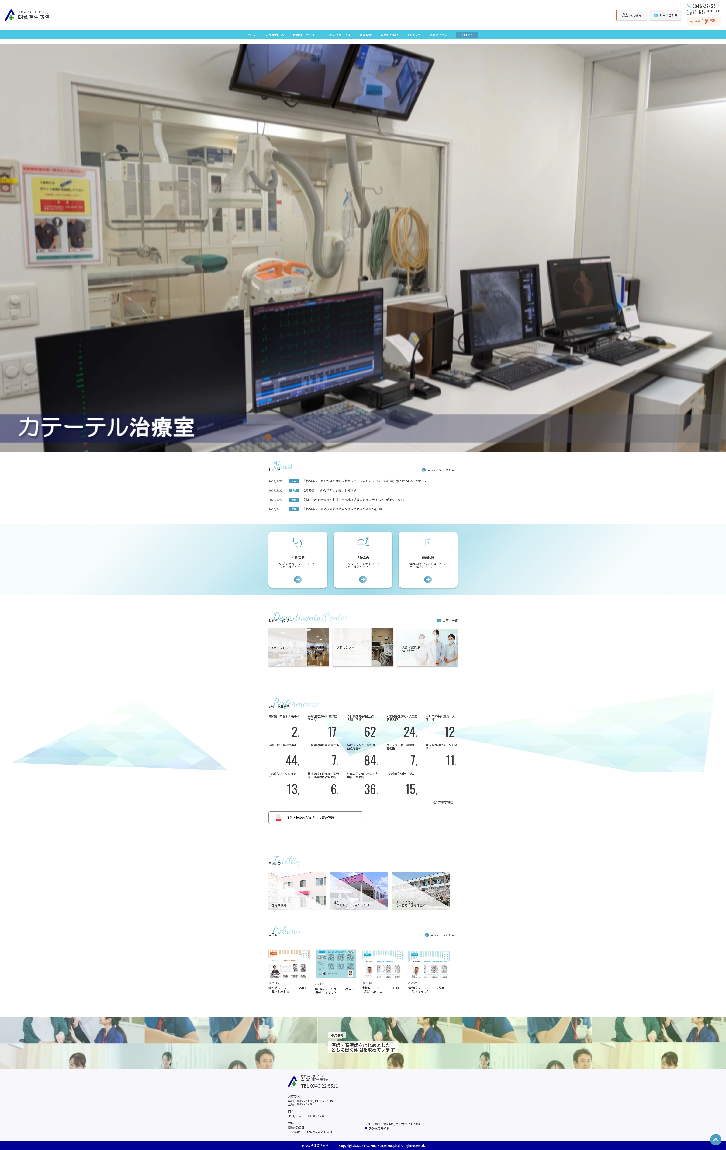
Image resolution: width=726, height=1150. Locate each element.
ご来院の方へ (275, 34)
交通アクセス (438, 34)
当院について (390, 34)
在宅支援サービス (338, 34)
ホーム (252, 34)
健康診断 (366, 34)
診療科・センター (305, 34)
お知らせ (414, 34)
